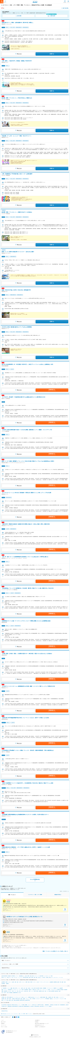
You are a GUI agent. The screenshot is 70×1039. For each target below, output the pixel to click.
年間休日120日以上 (15, 1004)
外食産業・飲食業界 (63, 989)
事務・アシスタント (6, 960)
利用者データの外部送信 (39, 1026)
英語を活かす (34, 1004)
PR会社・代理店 (45, 977)
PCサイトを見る (4, 1026)
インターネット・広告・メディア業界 (10, 964)
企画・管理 (7, 997)
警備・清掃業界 (39, 991)
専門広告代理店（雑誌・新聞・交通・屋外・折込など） (32, 977)
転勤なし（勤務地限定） (45, 1004)
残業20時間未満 (15, 1006)
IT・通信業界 (4, 988)
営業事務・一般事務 (5, 983)
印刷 (49, 977)
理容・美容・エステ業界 (46, 991)
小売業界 (58, 989)
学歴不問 (39, 1004)
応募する (52, 53)
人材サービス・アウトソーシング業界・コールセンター (46, 989)
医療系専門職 (22, 1000)
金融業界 (61, 988)
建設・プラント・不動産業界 (7, 989)
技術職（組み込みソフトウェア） (34, 997)
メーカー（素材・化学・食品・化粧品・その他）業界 (27, 988)
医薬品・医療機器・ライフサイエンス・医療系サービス (49, 988)
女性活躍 (55, 1004)
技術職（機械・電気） (44, 997)
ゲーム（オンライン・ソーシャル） (57, 977)
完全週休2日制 (20, 1006)
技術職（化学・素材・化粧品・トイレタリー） (56, 997)
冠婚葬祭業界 (15, 992)
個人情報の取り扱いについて (11, 1030)
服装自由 (51, 1004)
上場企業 (66, 1004)
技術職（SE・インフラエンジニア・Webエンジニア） (18, 997)
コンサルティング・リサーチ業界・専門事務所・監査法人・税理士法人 (24, 989)
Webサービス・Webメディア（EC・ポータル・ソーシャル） (12, 977)
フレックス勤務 (21, 1004)
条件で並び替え (66, 8)
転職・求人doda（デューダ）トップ (6, 1013)
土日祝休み (32, 1006)
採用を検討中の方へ (38, 1025)
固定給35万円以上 (6, 967)
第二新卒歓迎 (4, 1004)
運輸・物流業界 (4, 991)
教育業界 (52, 991)
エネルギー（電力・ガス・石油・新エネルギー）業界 (17, 991)
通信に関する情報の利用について (41, 1023)
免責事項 (2, 1023)
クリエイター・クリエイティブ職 (60, 998)
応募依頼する (52, 390)
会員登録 (1, 2)
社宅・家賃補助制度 (61, 1004)
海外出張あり (42, 1006)
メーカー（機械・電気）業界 (12, 988)
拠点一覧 (2, 1021)
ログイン (5, 2)
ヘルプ (2, 1020)
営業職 (3, 997)
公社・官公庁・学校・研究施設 (7, 992)
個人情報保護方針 (9, 1032)
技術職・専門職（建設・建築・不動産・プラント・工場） (22, 998)
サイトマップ (3, 1025)
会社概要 (36, 1020)
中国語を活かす (4, 1006)
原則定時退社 (37, 1006)
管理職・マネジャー (28, 1004)
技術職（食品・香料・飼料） (7, 998)
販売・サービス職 (5, 1000)
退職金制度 (10, 1006)
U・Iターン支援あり (48, 1006)
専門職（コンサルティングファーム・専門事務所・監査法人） (43, 998)
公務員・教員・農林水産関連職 (14, 1000)
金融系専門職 (27, 1000)
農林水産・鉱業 (57, 991)
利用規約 (36, 1021)
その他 (19, 992)
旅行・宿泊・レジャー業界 (31, 991)
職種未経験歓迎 (26, 1006)
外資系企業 (9, 1004)
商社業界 (37, 988)
